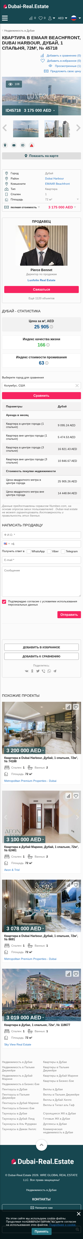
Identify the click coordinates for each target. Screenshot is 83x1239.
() (64, 55)
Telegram (72, 551)
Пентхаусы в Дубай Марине (20, 1103)
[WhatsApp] (49, 671)
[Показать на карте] (5, 145)
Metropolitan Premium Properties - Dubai (30, 780)
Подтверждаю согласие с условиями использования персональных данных (42, 603)
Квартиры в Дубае (55, 1062)
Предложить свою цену (65, 71)
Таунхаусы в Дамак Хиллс (19, 1129)
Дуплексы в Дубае (55, 1123)
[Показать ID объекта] (23, 145)
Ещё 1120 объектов (41, 298)
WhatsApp (38, 551)
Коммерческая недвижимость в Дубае (58, 1130)
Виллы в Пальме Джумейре (61, 1094)
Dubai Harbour (54, 178)
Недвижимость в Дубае (17, 1062)
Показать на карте (43, 156)
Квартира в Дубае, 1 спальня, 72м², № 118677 (37, 1025)
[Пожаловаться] (32, 145)
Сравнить (41, 395)
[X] (38, 671)
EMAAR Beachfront (57, 183)
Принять (42, 1231)
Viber (55, 551)
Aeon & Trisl (12, 869)
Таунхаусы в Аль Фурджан (19, 1123)
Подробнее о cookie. (62, 1224)
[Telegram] (55, 671)
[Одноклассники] (32, 671)
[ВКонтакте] (27, 671)
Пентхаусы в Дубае (14, 1089)
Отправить (69, 614)
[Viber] (44, 671)
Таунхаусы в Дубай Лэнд (18, 1118)
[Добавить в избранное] (76, 707)
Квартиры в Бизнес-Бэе (58, 1080)
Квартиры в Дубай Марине (60, 1075)
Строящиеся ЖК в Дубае (59, 1113)
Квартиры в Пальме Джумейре (56, 1069)
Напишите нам (44, 1207)
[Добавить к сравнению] (68, 707)
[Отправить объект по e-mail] (14, 145)
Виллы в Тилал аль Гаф (59, 1105)
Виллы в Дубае (53, 1089)
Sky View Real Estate (17, 1044)
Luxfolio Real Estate (41, 280)
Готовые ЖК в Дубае (56, 1118)
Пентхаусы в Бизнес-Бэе (18, 1108)
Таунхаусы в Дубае (14, 1113)
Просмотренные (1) (68, 66)
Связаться (41, 289)
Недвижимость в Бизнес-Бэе (20, 1084)
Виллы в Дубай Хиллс (57, 1099)
